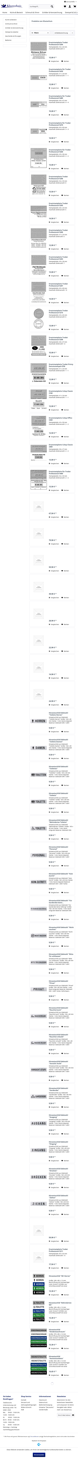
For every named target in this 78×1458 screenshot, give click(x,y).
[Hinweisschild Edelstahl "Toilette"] (39, 801)
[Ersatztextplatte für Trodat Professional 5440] (39, 158)
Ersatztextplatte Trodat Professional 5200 (58, 231)
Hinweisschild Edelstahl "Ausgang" (58, 1116)
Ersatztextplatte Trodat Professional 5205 (58, 204)
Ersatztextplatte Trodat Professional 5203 (58, 258)
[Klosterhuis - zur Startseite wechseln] (12, 7)
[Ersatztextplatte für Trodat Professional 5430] (39, 77)
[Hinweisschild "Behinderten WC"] (39, 1311)
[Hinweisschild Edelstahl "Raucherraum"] (39, 1016)
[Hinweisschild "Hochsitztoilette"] (39, 1364)
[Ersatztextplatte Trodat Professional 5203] (39, 265)
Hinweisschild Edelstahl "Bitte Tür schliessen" (61, 955)
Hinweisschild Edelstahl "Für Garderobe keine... (60, 902)
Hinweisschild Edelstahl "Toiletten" (58, 768)
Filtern (36, 33)
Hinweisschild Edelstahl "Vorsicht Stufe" (58, 1062)
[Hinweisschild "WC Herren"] (39, 1284)
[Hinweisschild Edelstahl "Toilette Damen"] (39, 748)
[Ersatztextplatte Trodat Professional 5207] (39, 292)
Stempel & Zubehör (11, 32)
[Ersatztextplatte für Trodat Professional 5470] (39, 131)
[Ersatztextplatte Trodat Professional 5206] (39, 185)
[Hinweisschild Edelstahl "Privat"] (39, 989)
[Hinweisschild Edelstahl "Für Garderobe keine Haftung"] (39, 909)
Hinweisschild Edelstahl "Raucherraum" (58, 1009)
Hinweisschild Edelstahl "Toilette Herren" (58, 714)
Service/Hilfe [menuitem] (70, 2)
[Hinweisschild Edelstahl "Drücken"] (39, 1177)
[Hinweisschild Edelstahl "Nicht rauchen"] (39, 935)
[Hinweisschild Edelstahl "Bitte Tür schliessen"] (39, 962)
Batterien (8, 40)
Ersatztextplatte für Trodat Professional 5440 (60, 151)
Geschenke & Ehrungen (13, 36)
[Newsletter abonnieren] (73, 1415)
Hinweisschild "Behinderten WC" (60, 1304)
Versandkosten (34, 1436)
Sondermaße (43, 1410)
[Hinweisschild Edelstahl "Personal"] (39, 855)
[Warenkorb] (75, 6)
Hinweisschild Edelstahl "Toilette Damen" (58, 741)
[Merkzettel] (65, 6)
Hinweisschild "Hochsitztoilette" (56, 1357)
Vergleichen (55, 61)
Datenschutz (43, 1402)
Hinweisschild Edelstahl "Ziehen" (58, 1197)
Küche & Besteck (10, 20)
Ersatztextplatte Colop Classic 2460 (61, 446)
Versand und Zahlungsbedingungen (28, 1403)
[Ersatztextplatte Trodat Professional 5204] (39, 51)
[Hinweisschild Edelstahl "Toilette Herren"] (39, 721)
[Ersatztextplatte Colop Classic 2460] (39, 453)
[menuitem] (41, 6)
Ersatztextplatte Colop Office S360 (60, 419)
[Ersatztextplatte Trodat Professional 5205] (39, 211)
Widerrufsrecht (26, 1407)
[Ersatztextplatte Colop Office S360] (39, 426)
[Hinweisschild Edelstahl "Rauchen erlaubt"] (39, 1043)
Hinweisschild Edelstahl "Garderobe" (58, 1089)
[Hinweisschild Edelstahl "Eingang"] (39, 1150)
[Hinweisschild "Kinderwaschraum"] (39, 1338)
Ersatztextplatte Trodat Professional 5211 (58, 1250)
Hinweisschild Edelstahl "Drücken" (58, 1170)
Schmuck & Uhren (11, 24)
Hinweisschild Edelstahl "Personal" (58, 848)
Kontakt (23, 1400)
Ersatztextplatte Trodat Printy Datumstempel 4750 (61, 365)
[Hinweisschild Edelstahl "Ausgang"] (39, 1123)
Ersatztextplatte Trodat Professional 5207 (58, 285)
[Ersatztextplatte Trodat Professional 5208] (39, 346)
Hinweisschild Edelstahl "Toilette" (58, 794)
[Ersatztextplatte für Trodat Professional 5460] (39, 480)
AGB (22, 1410)
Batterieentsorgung (45, 1405)
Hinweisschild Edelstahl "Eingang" (58, 1143)
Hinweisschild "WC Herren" (60, 1276)
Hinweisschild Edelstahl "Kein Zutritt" (61, 875)
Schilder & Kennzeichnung (14, 28)
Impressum (43, 1400)
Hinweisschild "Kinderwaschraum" (57, 1331)
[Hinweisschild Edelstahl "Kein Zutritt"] (39, 882)
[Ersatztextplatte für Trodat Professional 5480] (39, 104)
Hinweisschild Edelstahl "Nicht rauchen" (61, 928)
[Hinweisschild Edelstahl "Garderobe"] (39, 1096)
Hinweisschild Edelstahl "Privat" (58, 982)
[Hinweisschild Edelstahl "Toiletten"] (39, 775)
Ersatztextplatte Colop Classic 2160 (61, 392)
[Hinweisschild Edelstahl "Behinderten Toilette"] (39, 828)
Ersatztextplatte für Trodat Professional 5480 (60, 97)
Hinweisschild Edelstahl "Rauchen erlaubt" (58, 1036)
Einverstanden (39, 1455)
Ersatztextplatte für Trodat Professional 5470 (60, 124)
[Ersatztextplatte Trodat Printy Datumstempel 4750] (39, 372)
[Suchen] (52, 6)
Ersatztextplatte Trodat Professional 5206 (58, 178)
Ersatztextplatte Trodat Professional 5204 (58, 43)
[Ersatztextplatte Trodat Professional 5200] (39, 238)
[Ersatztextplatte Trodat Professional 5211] (39, 1257)
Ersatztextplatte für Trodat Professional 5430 (60, 70)
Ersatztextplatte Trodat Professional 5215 (58, 312)
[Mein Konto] (70, 6)
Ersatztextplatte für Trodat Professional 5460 (60, 472)
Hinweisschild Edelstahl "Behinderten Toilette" (58, 821)
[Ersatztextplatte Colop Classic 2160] (39, 399)
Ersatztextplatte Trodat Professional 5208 (58, 338)
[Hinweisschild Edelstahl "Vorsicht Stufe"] (39, 1070)
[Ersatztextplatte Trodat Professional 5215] (39, 319)
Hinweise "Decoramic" (46, 1407)
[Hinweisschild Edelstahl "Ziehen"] (39, 1204)
